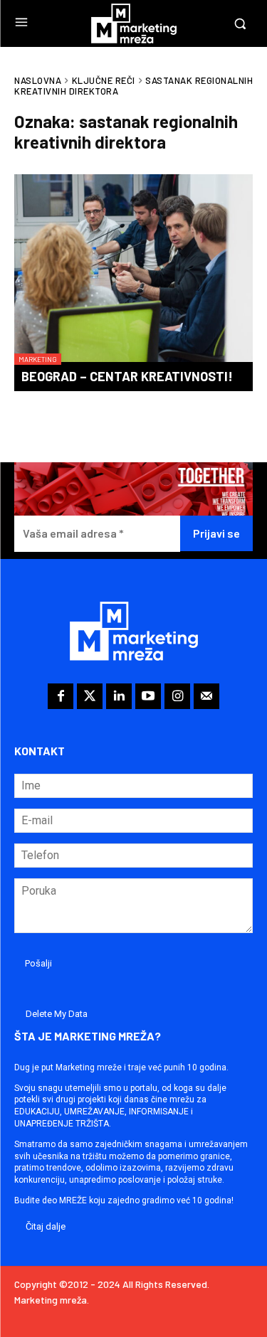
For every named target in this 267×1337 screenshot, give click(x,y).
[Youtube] (148, 696)
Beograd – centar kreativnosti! (127, 376)
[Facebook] (60, 696)
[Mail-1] (206, 696)
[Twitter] (90, 696)
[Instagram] (177, 696)
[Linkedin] (119, 696)
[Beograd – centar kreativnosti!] (133, 269)
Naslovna (37, 80)
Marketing (38, 359)
